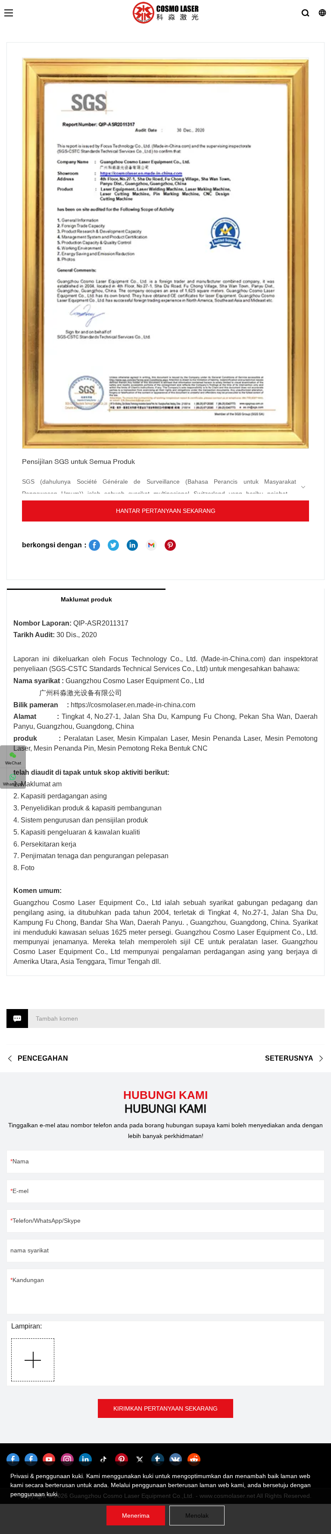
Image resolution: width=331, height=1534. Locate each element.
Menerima (136, 1515)
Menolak (197, 1515)
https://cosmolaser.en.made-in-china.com (133, 705)
